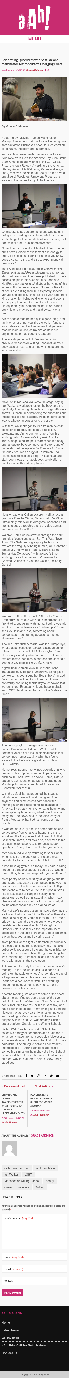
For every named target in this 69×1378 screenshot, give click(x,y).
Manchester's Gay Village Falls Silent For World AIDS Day (41, 1100)
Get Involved (10, 1338)
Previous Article (14, 1086)
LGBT (28, 1174)
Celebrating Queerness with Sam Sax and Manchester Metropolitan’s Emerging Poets (32, 62)
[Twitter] (32, 1075)
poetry (50, 1181)
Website (9, 1281)
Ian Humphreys (45, 1168)
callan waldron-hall (16, 1168)
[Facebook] (26, 1075)
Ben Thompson (41, 1115)
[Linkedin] (45, 1075)
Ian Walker (11, 1174)
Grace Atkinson (34, 70)
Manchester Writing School (22, 1181)
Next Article (44, 1086)
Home (6, 1322)
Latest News (10, 1330)
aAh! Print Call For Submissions (24, 1345)
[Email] (57, 1075)
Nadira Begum (9, 1122)
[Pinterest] (51, 1075)
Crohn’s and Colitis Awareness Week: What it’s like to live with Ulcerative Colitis (13, 1104)
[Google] (38, 1075)
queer (8, 1187)
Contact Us (9, 1353)
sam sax (23, 1187)
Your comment (19, 1218)
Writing (40, 1187)
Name (14, 1257)
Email (14, 1269)
